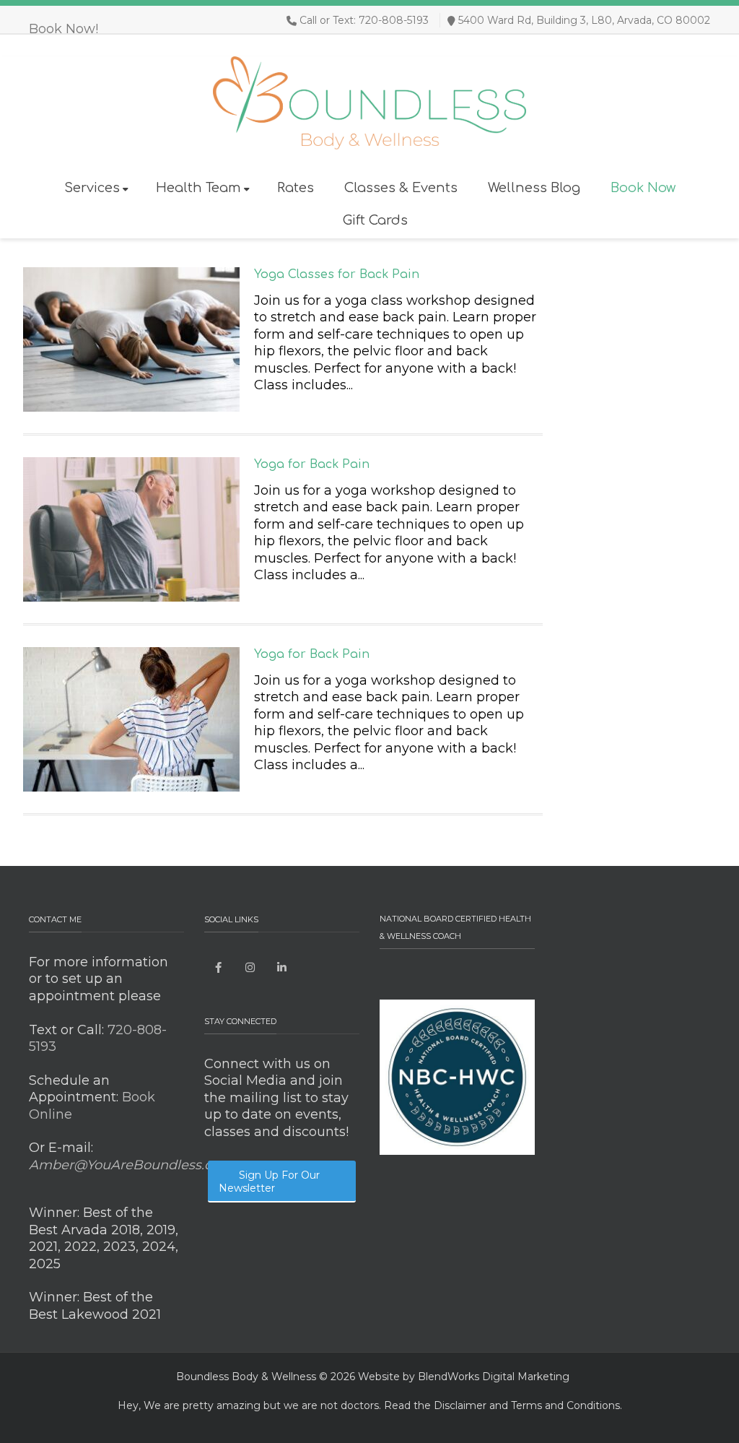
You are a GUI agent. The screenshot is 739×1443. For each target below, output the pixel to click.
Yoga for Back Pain (312, 464)
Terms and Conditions (565, 1405)
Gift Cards (375, 220)
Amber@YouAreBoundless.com (131, 1165)
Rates (295, 188)
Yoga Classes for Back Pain (336, 274)
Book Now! (63, 29)
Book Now (643, 188)
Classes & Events (401, 188)
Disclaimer (460, 1405)
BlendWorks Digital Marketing (493, 1376)
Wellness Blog (534, 188)
